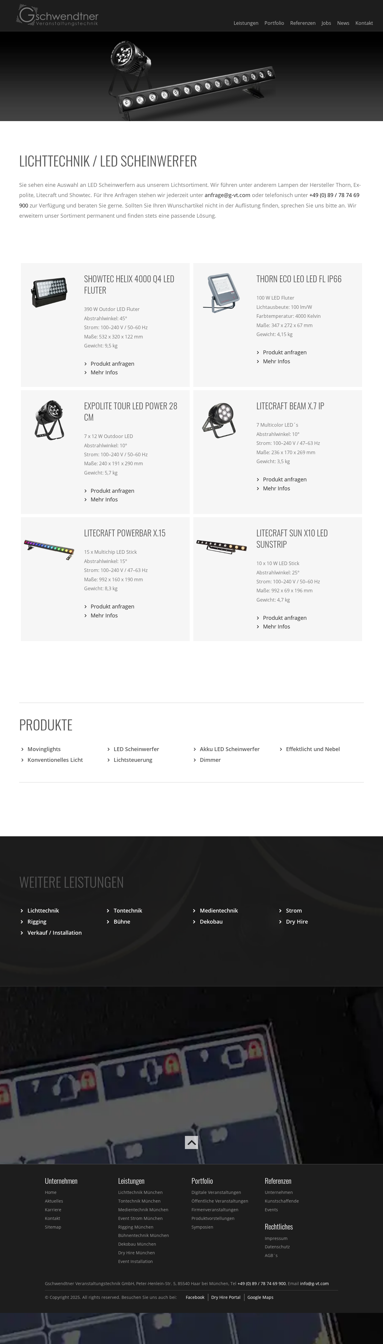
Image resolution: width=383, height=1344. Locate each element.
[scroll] (191, 1147)
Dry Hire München (136, 1252)
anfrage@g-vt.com (227, 195)
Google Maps (260, 1297)
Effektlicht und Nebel (313, 749)
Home (51, 1192)
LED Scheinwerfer (136, 749)
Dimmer (210, 759)
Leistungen (246, 23)
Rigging (37, 921)
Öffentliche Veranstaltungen (220, 1201)
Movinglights (44, 749)
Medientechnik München (143, 1209)
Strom (294, 910)
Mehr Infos (104, 372)
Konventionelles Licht (55, 759)
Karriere (53, 1209)
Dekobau (211, 921)
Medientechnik (219, 910)
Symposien (202, 1227)
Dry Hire (297, 921)
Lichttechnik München (140, 1192)
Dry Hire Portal (226, 1297)
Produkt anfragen (112, 363)
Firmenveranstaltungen (215, 1209)
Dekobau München (137, 1244)
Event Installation (135, 1261)
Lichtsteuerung (133, 759)
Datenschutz (277, 1247)
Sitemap (53, 1227)
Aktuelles (54, 1201)
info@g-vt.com (314, 1283)
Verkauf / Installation (55, 932)
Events (271, 1209)
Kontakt (364, 23)
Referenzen (303, 23)
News (343, 23)
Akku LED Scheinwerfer (230, 749)
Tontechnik (128, 910)
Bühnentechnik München (143, 1235)
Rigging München (135, 1227)
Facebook (195, 1297)
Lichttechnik (43, 910)
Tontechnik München (139, 1201)
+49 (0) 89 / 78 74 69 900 (262, 1283)
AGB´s (271, 1255)
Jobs (326, 23)
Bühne (122, 921)
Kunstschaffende (282, 1201)
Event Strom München (140, 1218)
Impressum (276, 1238)
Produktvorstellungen (213, 1218)
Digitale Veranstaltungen (216, 1192)
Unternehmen (279, 1192)
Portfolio (274, 23)
